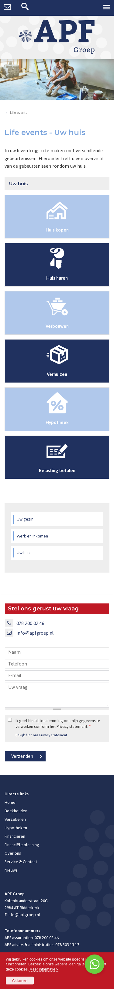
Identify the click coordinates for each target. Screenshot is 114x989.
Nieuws (11, 870)
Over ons (13, 853)
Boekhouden (16, 810)
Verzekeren (15, 819)
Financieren (15, 836)
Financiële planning (22, 844)
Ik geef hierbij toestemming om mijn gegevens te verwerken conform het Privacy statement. (58, 723)
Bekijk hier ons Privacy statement (41, 735)
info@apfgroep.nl (35, 633)
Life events (18, 112)
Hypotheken (16, 827)
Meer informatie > (43, 969)
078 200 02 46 (30, 623)
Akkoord (20, 980)
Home (10, 802)
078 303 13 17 (67, 944)
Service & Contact (21, 861)
